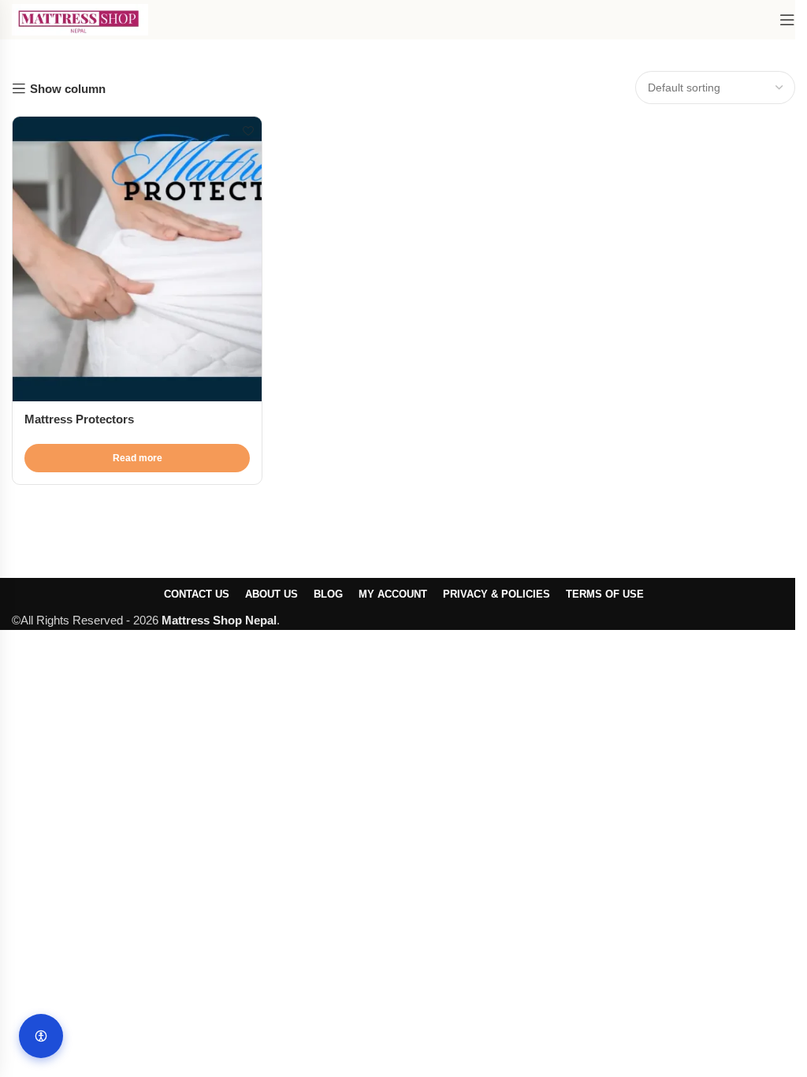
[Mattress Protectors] (137, 259)
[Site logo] (80, 18)
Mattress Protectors (79, 419)
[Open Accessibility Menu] (41, 1036)
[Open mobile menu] (787, 19)
